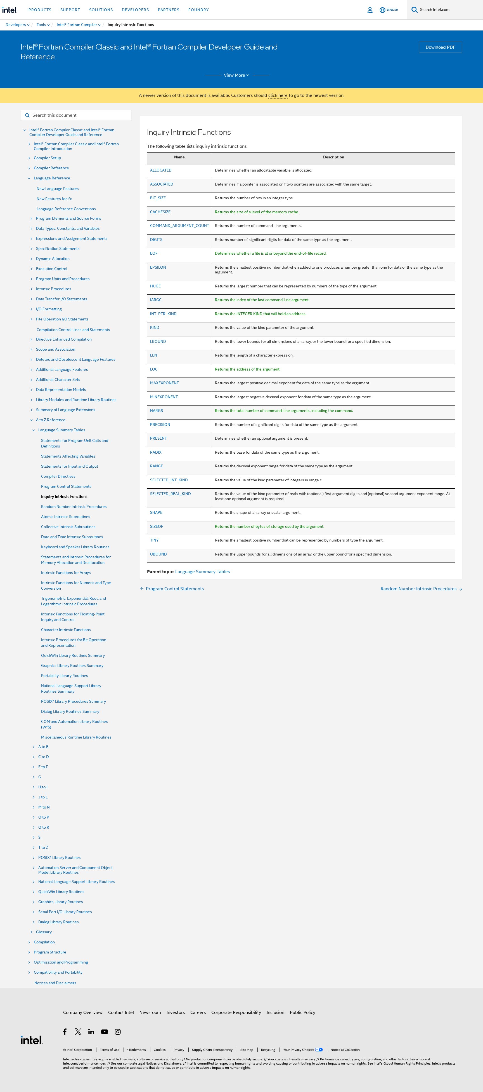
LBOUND (158, 341)
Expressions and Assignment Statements (72, 238)
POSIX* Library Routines (59, 857)
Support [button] (70, 9)
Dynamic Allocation (53, 258)
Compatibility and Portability (58, 972)
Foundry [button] (198, 9)
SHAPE (156, 512)
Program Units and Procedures (63, 278)
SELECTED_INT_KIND (169, 479)
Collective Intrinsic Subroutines (68, 526)
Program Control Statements (66, 486)
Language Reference (52, 178)
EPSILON (158, 267)
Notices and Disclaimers (55, 982)
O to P (43, 817)
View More (234, 75)
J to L (43, 797)
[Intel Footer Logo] (32, 1039)
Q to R (43, 827)
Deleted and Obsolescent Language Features (75, 359)
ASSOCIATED (161, 184)
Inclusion (275, 1012)
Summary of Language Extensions (65, 409)
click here (278, 95)
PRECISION (160, 424)
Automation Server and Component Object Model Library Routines (75, 870)
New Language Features (58, 188)
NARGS (156, 410)
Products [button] (40, 9)
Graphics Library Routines (60, 901)
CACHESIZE (160, 211)
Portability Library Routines (64, 675)
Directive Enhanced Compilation (64, 339)
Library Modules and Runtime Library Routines (76, 399)
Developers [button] (135, 9)
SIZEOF (156, 526)
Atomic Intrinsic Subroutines (65, 516)
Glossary (44, 932)
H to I (43, 787)
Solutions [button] (101, 9)
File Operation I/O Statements (62, 319)
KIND (154, 327)
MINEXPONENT (164, 396)
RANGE (156, 465)
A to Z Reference (50, 420)
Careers (198, 1012)
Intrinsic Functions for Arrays (66, 572)
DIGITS (156, 239)
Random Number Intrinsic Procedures (74, 506)
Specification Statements (58, 248)
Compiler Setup (47, 158)
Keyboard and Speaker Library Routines (75, 546)
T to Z (43, 847)
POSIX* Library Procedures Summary (73, 701)
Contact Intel (121, 1012)
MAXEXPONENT (164, 382)
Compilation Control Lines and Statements (73, 329)
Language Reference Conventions (66, 208)
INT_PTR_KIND (163, 313)
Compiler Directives (58, 476)
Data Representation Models (61, 389)
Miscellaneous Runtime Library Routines (76, 737)
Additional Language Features (62, 369)
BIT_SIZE (158, 197)
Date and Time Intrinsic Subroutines (72, 536)
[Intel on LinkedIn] (91, 1033)
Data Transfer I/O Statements (61, 299)
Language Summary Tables (61, 430)
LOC (154, 369)
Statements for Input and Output (69, 466)
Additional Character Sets (58, 379)
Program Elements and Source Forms (68, 218)
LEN (153, 355)
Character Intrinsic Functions (66, 629)
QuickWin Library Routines (61, 891)
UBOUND (158, 554)
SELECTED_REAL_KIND (170, 493)
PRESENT (158, 438)
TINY (154, 540)
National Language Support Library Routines (76, 881)
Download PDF (440, 47)
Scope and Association (55, 349)
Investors (176, 1012)
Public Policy (302, 1012)
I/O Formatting (49, 309)
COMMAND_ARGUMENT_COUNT (179, 225)
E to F (43, 767)
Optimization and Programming (61, 962)
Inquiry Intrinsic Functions (64, 496)
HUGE (155, 286)
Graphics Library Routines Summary (72, 665)
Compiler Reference (51, 168)
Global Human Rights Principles (406, 1063)
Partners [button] (168, 9)
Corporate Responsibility (236, 1012)
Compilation (44, 942)
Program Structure (50, 952)
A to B (43, 746)
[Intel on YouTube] (105, 1033)
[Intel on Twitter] (78, 1033)
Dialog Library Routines (58, 922)
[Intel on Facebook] (65, 1033)
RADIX (156, 452)
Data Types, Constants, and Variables (68, 228)
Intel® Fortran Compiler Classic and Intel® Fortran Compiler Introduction (76, 146)
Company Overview (83, 1012)
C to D (43, 756)
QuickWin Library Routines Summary (73, 655)
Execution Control (51, 268)
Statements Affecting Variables (68, 456)
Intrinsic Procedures (53, 289)
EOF (154, 253)
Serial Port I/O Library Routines (65, 912)
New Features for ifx (54, 198)
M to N (44, 807)
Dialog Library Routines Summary (70, 711)
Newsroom (150, 1012)
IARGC (156, 299)
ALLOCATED (161, 170)
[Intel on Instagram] (118, 1033)
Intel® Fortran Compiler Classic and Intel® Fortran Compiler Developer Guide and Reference (71, 132)
